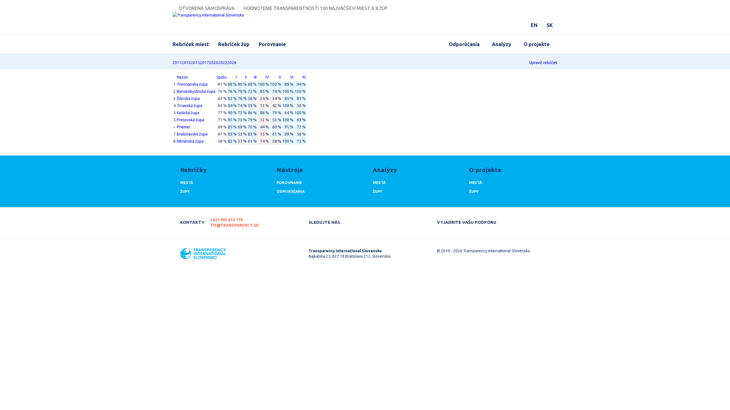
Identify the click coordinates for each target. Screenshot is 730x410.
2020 (213, 62)
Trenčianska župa (192, 84)
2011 (177, 62)
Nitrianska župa (190, 141)
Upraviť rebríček (543, 62)
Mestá (186, 182)
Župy (185, 191)
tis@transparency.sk (234, 225)
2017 (204, 62)
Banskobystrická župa (196, 91)
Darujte (511, 220)
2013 (186, 62)
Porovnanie (272, 44)
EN (534, 25)
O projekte (537, 44)
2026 (231, 62)
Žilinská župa (188, 98)
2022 (222, 62)
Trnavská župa (189, 105)
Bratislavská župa (192, 134)
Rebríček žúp (234, 44)
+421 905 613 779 (226, 220)
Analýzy (501, 44)
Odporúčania (464, 44)
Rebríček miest (191, 44)
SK (550, 25)
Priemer (183, 127)
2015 (195, 62)
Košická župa (188, 112)
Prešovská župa (190, 120)
